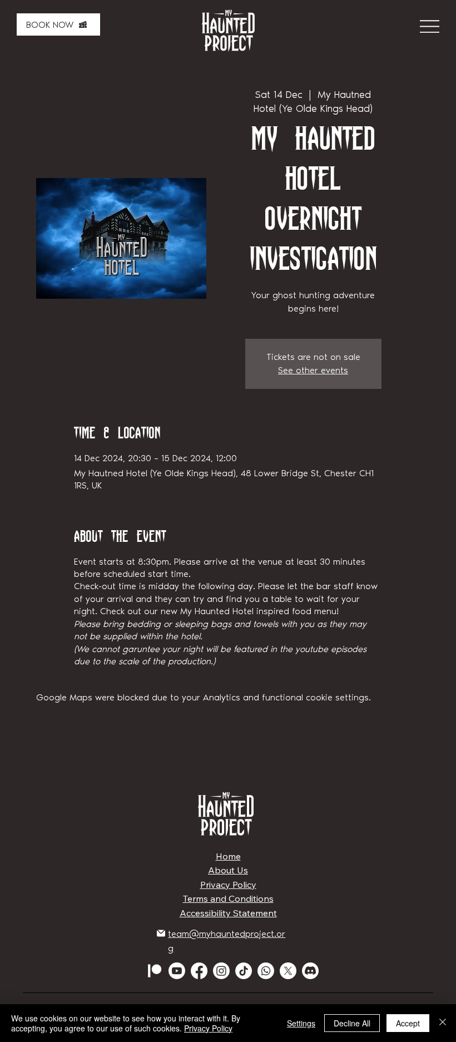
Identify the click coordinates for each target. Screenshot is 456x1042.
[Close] (442, 1023)
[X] (288, 970)
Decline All (352, 1023)
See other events (313, 370)
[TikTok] (243, 970)
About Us (228, 870)
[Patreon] (154, 970)
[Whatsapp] (265, 970)
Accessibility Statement (228, 912)
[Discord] (310, 970)
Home (228, 856)
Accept (408, 1023)
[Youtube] (176, 970)
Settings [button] (301, 1023)
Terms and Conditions (228, 898)
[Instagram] (221, 970)
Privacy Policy (228, 884)
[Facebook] (199, 970)
